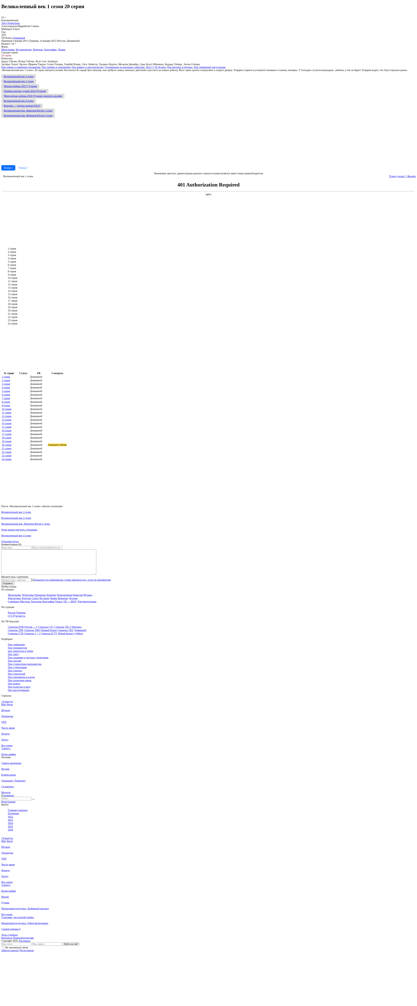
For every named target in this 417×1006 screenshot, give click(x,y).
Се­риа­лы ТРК (15, 630)
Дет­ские (73, 598)
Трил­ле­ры (36, 601)
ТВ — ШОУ (70, 601)
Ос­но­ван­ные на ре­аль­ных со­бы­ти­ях (125, 67)
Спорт (35, 598)
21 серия (6, 448)
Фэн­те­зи (26, 598)
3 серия (6, 384)
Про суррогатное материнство (25, 664)
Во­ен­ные (38, 49)
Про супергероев (17, 667)
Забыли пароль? (10, 950)
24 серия (6, 459)
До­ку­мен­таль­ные (86, 601)
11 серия (6, 412)
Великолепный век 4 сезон (19, 101)
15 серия (6, 427)
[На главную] (7, 795)
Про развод (14, 683)
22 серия (6, 452)
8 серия (6, 401)
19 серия (6, 441)
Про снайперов (16, 644)
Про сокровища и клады (21, 677)
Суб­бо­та (78, 633)
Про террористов (17, 647)
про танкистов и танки (20, 651)
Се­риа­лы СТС (46, 627)
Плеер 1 (8, 167)
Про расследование (18, 690)
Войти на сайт (71, 944)
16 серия (6, 430)
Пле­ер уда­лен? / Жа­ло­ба (402, 176)
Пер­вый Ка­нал (49, 630)
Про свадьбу (15, 660)
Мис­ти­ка (25, 601)
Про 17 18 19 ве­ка (156, 67)
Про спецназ (15, 670)
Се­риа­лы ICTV (49, 633)
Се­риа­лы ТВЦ (32, 630)
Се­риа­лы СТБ (15, 633)
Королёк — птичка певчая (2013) (22, 105)
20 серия (6, 444)
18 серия (6, 437)
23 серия (6, 455)
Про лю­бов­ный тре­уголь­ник (210, 67)
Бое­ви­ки (51, 595)
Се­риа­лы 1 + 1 (32, 633)
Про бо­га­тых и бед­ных (180, 67)
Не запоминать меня (16, 947)
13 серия (6, 419)
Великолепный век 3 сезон (19, 76)
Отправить (8, 583)
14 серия (6, 423)
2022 (10, 816)
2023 (10, 820)
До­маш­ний (19, 37)
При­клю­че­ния (64, 595)
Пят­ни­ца (76, 627)
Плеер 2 (23, 167)
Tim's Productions (10, 23)
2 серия (6, 380)
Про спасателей (16, 673)
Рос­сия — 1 (30, 627)
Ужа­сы (59, 601)
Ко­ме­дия (78, 595)
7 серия (6, 398)
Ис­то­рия (44, 598)
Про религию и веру (19, 686)
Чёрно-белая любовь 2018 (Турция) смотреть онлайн (33, 96)
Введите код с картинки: (15, 576)
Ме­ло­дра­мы (7, 49)
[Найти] (33, 799)
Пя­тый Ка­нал (65, 633)
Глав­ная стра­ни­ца (18, 810)
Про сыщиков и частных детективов (28, 657)
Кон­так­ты (6, 937)
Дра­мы (61, 49)
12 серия (6, 416)
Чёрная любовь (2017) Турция (20, 86)
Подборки (13, 813)
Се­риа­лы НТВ (16, 627)
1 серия (6, 376)
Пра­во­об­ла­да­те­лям (23, 937)
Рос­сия (11, 612)
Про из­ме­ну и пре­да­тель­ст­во (87, 67)
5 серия (6, 391)
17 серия (6, 434)
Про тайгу (13, 654)
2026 (10, 829)
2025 (10, 826)
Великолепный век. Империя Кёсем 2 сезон (28, 115)
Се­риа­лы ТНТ (65, 630)
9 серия (6, 405)
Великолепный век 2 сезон (19, 81)
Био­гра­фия (50, 49)
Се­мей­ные (13, 601)
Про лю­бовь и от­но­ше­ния (56, 67)
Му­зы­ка (87, 595)
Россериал (24, 940)
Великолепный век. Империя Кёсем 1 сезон (28, 110)
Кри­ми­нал (40, 595)
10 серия (6, 409)
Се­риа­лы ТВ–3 (62, 627)
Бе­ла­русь (20, 615)
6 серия (6, 394)
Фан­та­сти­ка (14, 598)
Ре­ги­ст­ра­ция (8, 801)
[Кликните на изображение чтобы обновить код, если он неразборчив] (71, 579)
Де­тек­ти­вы (28, 595)
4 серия (6, 387)
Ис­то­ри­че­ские (24, 49)
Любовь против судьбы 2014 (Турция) (25, 91)
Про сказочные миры (19, 680)
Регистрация (27, 950)
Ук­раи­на (21, 612)
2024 (10, 823)
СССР (11, 615)
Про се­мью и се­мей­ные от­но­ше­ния (20, 67)
